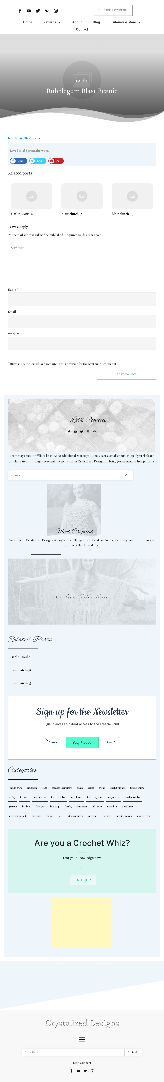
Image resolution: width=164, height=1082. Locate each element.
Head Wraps (55, 806)
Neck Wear (36, 816)
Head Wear (40, 806)
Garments (13, 806)
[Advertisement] (82, 922)
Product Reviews (144, 816)
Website (13, 334)
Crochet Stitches (117, 787)
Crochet (102, 787)
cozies (91, 787)
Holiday (68, 806)
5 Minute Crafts (15, 787)
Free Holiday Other (94, 797)
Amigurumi (32, 787)
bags (44, 787)
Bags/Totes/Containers (62, 787)
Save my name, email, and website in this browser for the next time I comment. (64, 364)
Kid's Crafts (97, 806)
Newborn (50, 816)
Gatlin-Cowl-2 (31, 200)
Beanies (80, 787)
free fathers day (58, 797)
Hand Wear (26, 806)
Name (13, 290)
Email (13, 312)
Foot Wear (24, 797)
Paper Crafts (93, 816)
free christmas (39, 797)
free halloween (76, 797)
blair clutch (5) (82, 200)
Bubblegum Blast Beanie (24, 138)
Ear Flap (12, 797)
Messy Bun (112, 806)
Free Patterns (113, 797)
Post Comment (126, 374)
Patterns (107, 816)
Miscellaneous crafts (18, 816)
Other (61, 816)
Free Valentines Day (132, 797)
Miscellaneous (128, 806)
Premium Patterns (124, 816)
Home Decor (82, 806)
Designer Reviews (137, 787)
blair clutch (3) (132, 200)
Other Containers (75, 816)
